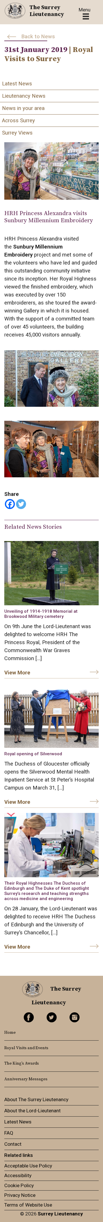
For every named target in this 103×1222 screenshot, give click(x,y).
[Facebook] (10, 504)
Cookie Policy (19, 1185)
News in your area (23, 108)
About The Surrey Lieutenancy (36, 1099)
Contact (12, 1144)
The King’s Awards (21, 1063)
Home (10, 1032)
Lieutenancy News (23, 96)
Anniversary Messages (25, 1079)
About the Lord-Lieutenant (32, 1110)
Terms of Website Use (28, 1205)
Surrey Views (17, 133)
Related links (18, 1155)
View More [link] (17, 673)
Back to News (38, 36)
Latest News (17, 84)
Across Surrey (18, 120)
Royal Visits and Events (26, 1048)
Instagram (75, 1017)
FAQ (8, 1133)
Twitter (52, 1017)
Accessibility (17, 1175)
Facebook (29, 1017)
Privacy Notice (19, 1195)
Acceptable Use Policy (28, 1166)
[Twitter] (21, 504)
